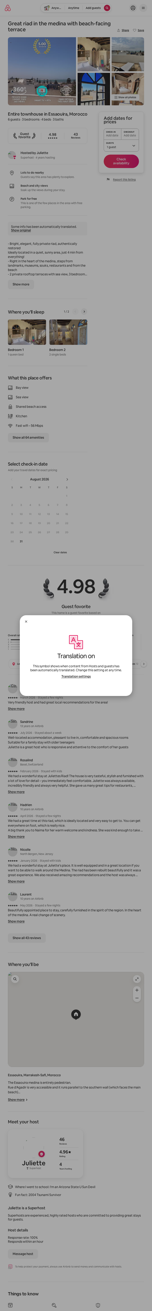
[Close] (26, 621)
